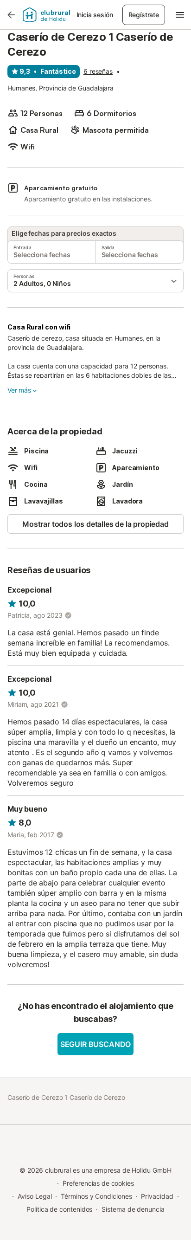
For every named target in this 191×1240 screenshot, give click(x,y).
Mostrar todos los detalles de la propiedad (95, 524)
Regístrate (143, 15)
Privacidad (157, 1196)
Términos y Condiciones (96, 1196)
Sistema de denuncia (133, 1209)
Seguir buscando (95, 1044)
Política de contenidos (59, 1209)
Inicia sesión (94, 15)
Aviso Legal (34, 1196)
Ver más (19, 390)
